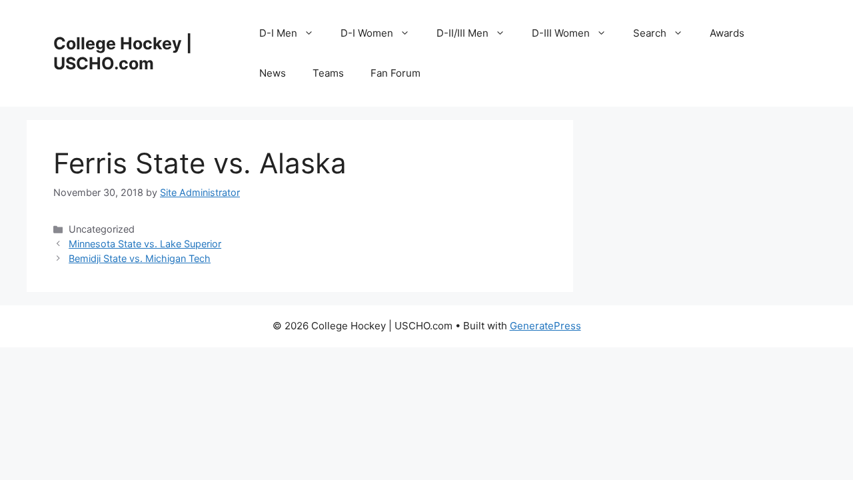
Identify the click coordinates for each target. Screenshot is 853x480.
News (272, 73)
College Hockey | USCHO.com (122, 53)
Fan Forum (396, 73)
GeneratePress (545, 325)
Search (649, 33)
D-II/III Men (462, 33)
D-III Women (561, 33)
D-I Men (278, 33)
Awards (727, 33)
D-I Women (367, 33)
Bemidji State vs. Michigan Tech (140, 258)
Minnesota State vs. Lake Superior (145, 243)
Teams (328, 73)
